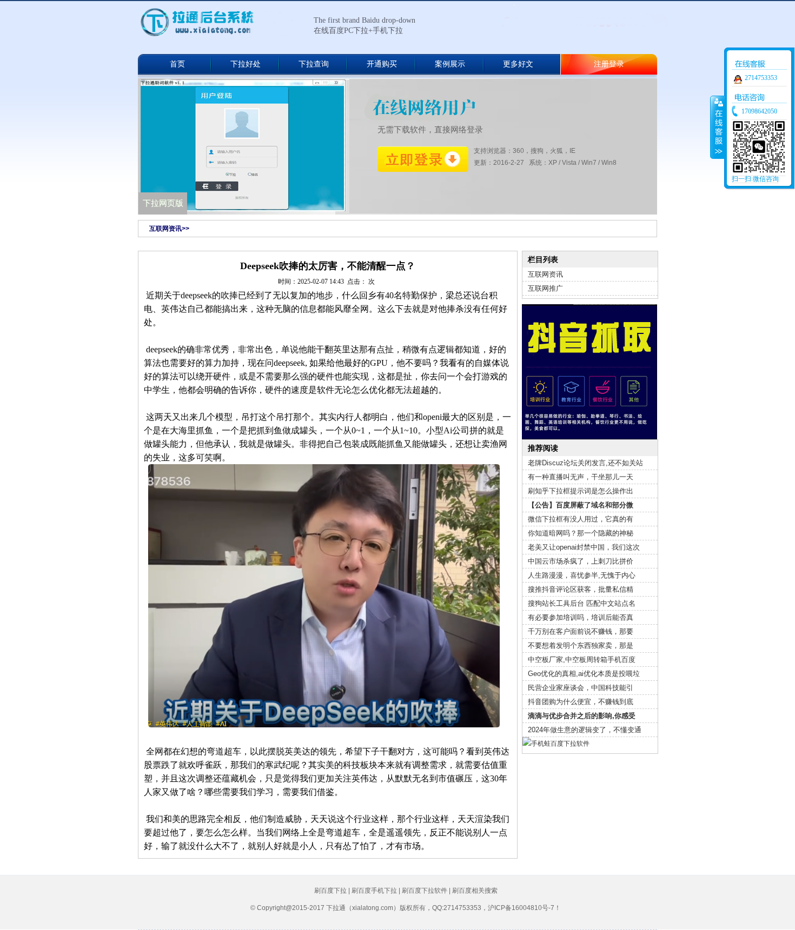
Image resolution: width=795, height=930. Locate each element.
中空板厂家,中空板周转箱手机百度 (581, 659)
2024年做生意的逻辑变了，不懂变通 (584, 730)
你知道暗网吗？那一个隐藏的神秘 (580, 533)
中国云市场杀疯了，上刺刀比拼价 (580, 561)
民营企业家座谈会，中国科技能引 (580, 688)
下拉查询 (314, 64)
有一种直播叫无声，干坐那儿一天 (580, 477)
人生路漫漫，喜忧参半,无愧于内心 (581, 575)
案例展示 (450, 64)
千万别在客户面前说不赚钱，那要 (580, 631)
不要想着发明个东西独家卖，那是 (580, 645)
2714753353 (761, 78)
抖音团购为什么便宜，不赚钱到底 (580, 702)
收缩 (717, 127)
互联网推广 (545, 288)
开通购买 (382, 64)
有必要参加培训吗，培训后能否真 (580, 617)
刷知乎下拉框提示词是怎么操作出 (580, 491)
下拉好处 (245, 64)
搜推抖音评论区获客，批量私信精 (580, 589)
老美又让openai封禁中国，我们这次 (584, 547)
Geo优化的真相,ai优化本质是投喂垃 (584, 674)
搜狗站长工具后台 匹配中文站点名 (581, 603)
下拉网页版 (163, 203)
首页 (177, 64)
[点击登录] (422, 159)
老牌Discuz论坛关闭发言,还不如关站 (585, 463)
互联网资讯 (545, 274)
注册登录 (609, 64)
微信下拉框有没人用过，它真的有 (580, 519)
